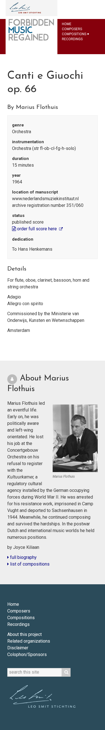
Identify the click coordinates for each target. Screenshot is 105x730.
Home (66, 24)
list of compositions (29, 564)
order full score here (37, 228)
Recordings (72, 39)
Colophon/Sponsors (27, 654)
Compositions (74, 34)
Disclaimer (17, 647)
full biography (23, 557)
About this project (24, 634)
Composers (72, 29)
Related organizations (28, 641)
